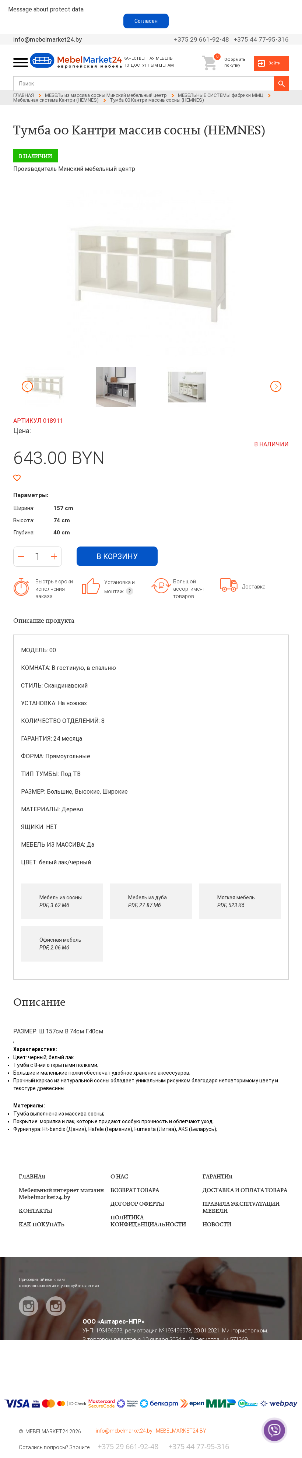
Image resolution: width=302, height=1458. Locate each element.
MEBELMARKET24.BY (181, 1431)
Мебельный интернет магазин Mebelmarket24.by (61, 1194)
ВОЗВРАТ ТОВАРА (134, 1190)
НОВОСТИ (217, 1224)
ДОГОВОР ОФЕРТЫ (137, 1204)
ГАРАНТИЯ (217, 1176)
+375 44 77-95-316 (261, 39)
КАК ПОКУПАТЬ (41, 1224)
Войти (274, 63)
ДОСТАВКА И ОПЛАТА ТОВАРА (245, 1190)
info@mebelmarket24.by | (126, 1431)
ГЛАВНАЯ (32, 1176)
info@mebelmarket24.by (47, 39)
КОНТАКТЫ (35, 1211)
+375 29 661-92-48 (201, 39)
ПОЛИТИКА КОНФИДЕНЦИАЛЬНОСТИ (148, 1221)
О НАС (119, 1176)
